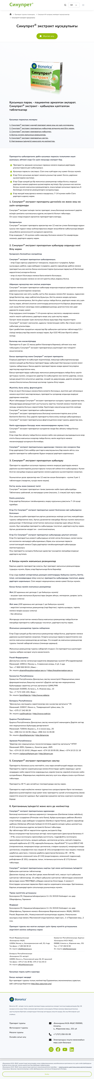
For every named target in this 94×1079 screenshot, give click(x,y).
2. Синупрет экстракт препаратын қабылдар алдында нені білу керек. (42, 128)
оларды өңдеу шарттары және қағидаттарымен (75, 1067)
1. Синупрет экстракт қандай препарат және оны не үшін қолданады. (41, 125)
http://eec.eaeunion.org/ (41, 983)
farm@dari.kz (25, 695)
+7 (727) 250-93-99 (62, 1034)
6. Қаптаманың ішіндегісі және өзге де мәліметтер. (32, 141)
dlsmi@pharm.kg (26, 735)
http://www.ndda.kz (40, 695)
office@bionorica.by (25, 965)
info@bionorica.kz (69, 949)
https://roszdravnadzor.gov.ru (60, 670)
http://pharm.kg (42, 735)
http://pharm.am (46, 753)
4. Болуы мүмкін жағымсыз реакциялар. (27, 135)
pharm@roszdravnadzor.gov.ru (32, 670)
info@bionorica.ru (25, 949)
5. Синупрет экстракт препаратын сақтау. (28, 138)
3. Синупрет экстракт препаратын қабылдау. (30, 131)
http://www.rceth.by (42, 713)
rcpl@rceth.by (25, 713)
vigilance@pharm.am (28, 753)
